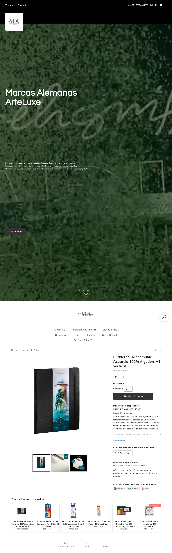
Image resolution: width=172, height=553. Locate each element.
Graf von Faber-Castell (86, 340)
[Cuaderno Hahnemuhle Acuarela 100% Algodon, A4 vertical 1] (60, 463)
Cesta (106, 546)
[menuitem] (155, 350)
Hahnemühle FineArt (84, 329)
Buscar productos (66, 546)
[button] (123, 453)
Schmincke (61, 335)
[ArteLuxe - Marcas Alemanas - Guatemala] (86, 314)
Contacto (22, 5)
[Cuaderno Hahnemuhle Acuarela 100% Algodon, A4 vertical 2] (78, 463)
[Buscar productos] (164, 317)
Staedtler (91, 335)
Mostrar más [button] (119, 440)
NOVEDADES (60, 329)
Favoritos (86, 546)
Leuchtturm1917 (110, 329)
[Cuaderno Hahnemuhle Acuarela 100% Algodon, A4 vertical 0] (41, 463)
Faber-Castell (109, 335)
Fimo (76, 335)
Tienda (9, 5)
